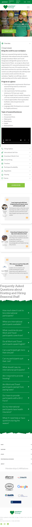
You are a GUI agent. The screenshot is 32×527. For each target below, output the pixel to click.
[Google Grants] (22, 487)
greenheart (5, 2)
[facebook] (1, 524)
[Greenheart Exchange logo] (9, 7)
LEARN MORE (16, 185)
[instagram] (4, 524)
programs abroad (18, 2)
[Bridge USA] (22, 477)
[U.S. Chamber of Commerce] (16, 502)
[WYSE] (22, 496)
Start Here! (9, 31)
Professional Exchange (7, 459)
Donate (28, 1)
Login (25, 1)
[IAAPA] (9, 496)
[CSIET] (9, 487)
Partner (3, 449)
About (2, 464)
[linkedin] (8, 524)
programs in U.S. (11, 2)
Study (2, 454)
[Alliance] (9, 477)
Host (2, 444)
